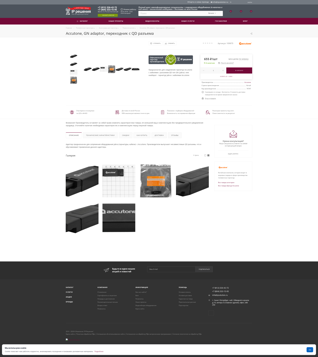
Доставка (159, 135)
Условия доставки (185, 295)
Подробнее (98, 351)
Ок (310, 350)
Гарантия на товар (186, 299)
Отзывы (175, 135)
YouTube (211, 313)
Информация (142, 287)
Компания (102, 287)
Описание (74, 135)
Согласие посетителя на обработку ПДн (187, 334)
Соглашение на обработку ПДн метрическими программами (148, 334)
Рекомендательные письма (108, 302)
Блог (137, 295)
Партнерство (183, 305)
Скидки (125, 135)
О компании (102, 292)
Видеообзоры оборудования (146, 305)
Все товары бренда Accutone (228, 186)
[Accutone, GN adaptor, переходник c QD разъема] (88, 69)
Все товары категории (226, 182)
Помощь (183, 287)
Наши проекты (141, 302)
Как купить (142, 135)
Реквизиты (101, 309)
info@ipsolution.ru (220, 295)
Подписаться (204, 269)
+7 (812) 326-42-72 (107, 7)
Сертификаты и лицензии (107, 295)
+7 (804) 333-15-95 (107, 9)
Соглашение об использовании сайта (111, 334)
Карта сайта (140, 309)
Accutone (247, 82)
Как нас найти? (141, 292)
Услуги (69, 292)
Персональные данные (187, 302)
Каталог (70, 287)
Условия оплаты (185, 292)
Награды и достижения (106, 299)
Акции (69, 297)
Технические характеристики (100, 135)
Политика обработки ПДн (85, 334)
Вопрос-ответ (102, 305)
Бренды (69, 302)
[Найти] (220, 13)
